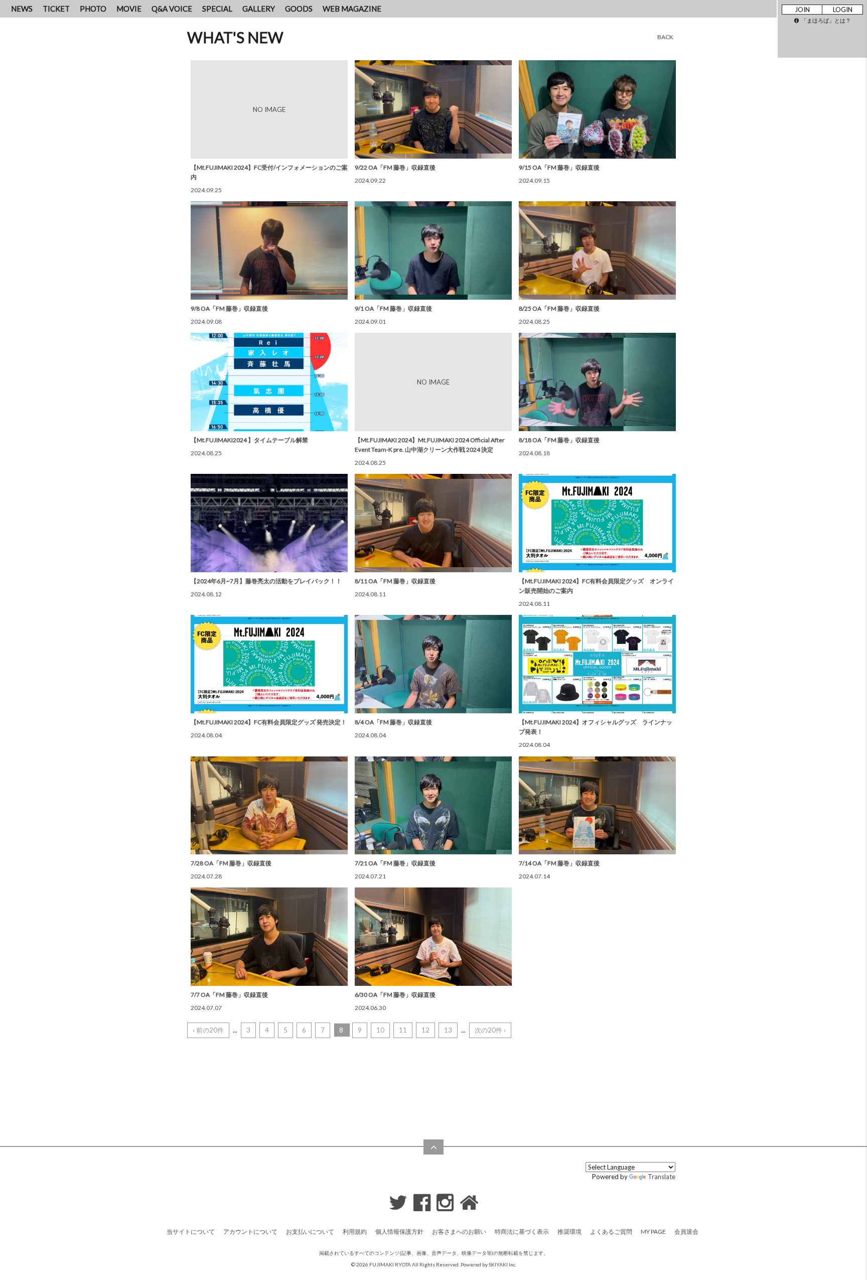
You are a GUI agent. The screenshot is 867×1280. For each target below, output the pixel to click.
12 (425, 1030)
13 (448, 1030)
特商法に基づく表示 (522, 1231)
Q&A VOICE (172, 8)
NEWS (22, 8)
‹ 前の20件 (208, 1030)
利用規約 (355, 1231)
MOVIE (128, 8)
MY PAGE (653, 1231)
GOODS (299, 8)
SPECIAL (217, 8)
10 (380, 1030)
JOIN (802, 10)
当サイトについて (191, 1231)
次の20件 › (490, 1030)
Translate (661, 1177)
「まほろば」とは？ (826, 20)
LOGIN (842, 10)
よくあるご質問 (611, 1231)
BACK (665, 37)
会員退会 (686, 1231)
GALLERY (258, 8)
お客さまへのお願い (459, 1231)
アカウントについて (250, 1231)
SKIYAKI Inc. (502, 1264)
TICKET (56, 8)
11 (403, 1030)
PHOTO (93, 8)
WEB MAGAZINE (352, 8)
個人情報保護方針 (399, 1231)
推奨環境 (569, 1231)
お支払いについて (310, 1231)
